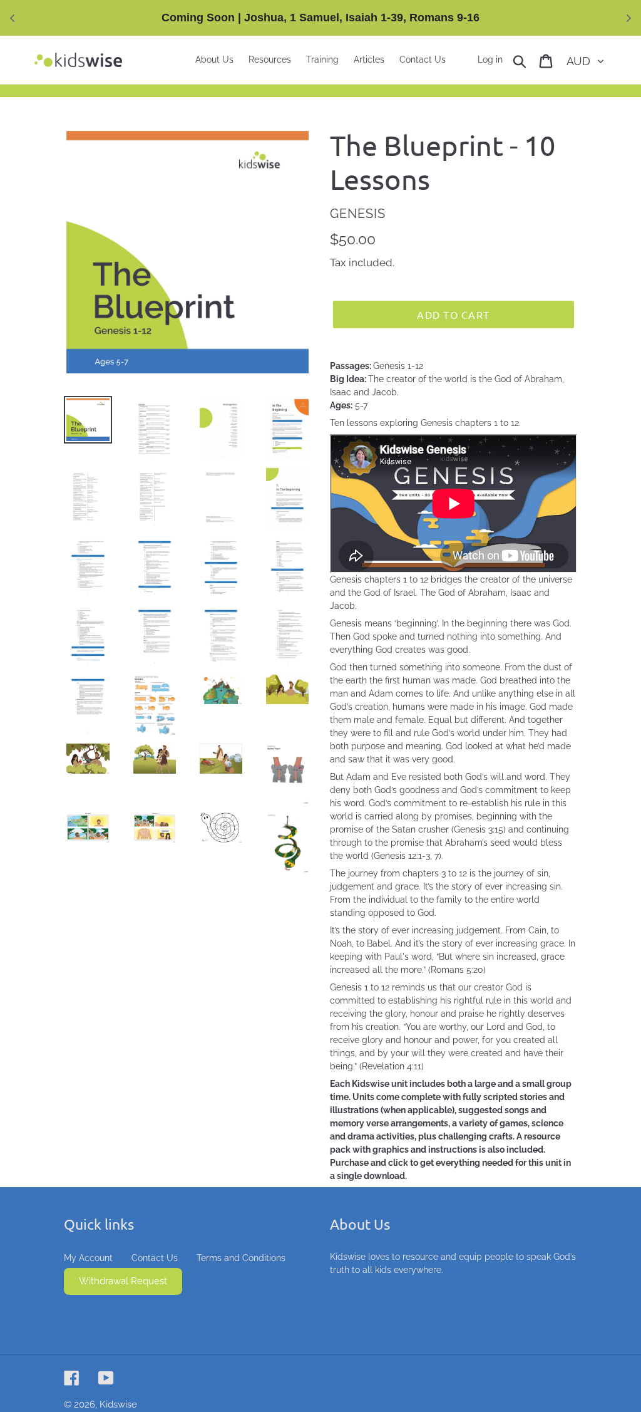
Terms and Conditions (241, 1258)
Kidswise (118, 1404)
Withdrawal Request (123, 1281)
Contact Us (154, 1258)
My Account (88, 1258)
